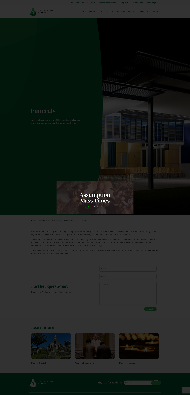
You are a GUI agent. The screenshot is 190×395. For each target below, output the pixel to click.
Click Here (95, 206)
